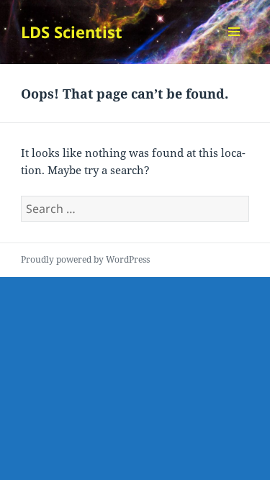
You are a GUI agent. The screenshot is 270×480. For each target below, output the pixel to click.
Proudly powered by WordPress (85, 259)
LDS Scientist (71, 31)
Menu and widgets (234, 46)
